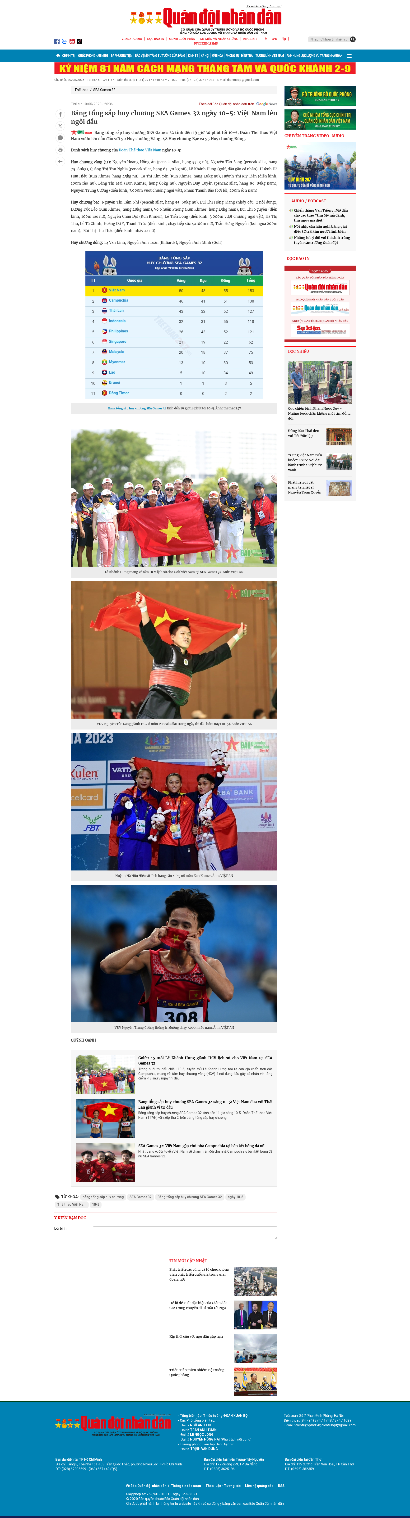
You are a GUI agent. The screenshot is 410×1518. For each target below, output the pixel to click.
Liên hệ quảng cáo (259, 1486)
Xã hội (205, 56)
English (250, 39)
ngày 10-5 (235, 1197)
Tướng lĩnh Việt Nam (269, 56)
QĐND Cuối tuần (182, 39)
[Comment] (60, 138)
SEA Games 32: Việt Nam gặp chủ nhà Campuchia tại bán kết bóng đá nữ (201, 1146)
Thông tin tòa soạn (186, 1486)
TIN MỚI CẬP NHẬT (188, 1260)
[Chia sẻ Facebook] (60, 114)
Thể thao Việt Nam (71, 1204)
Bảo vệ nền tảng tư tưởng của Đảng (160, 56)
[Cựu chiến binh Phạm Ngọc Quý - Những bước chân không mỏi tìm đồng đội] (320, 382)
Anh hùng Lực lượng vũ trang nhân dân (314, 56)
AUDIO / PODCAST (308, 201)
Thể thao (82, 90)
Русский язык (206, 43)
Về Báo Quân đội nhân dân (146, 1486)
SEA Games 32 (104, 90)
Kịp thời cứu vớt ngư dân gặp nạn (196, 1336)
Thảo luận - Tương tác (223, 1486)
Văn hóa (217, 56)
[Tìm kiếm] (353, 39)
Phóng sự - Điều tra (239, 56)
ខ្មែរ (284, 39)
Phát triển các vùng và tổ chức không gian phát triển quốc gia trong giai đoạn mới (199, 1274)
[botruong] (320, 96)
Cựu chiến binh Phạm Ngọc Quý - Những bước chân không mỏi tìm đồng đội (319, 413)
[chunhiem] (320, 119)
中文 (264, 39)
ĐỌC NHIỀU (298, 351)
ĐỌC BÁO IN (155, 39)
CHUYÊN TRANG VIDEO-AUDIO (314, 135)
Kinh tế (193, 56)
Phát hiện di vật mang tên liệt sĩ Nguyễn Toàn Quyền (304, 487)
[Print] (60, 149)
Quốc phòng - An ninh (93, 56)
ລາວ (275, 39)
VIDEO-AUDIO (131, 39)
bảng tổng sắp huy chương (103, 1197)
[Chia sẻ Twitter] (60, 126)
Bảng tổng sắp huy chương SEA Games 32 (137, 408)
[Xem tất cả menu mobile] (349, 55)
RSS (281, 1486)
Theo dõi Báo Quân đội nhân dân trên (226, 104)
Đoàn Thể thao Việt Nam (140, 150)
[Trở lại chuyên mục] (60, 161)
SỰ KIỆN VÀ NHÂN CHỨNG (219, 39)
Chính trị (68, 56)
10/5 (95, 1204)
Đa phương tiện (121, 56)
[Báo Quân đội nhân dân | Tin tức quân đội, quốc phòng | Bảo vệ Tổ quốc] (205, 19)
